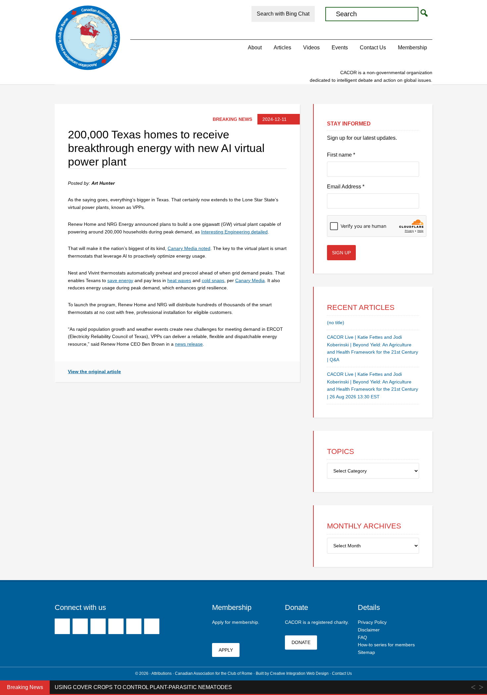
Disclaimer (369, 629)
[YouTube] (116, 626)
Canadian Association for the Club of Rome (88, 38)
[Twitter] (80, 626)
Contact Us (342, 673)
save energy (120, 280)
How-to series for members (386, 644)
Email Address (345, 186)
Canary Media (250, 280)
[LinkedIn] (133, 626)
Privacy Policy (372, 622)
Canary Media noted (189, 248)
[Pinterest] (98, 626)
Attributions (161, 673)
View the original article (94, 371)
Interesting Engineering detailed (234, 231)
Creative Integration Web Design (299, 673)
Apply (226, 650)
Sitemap (366, 652)
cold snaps (213, 280)
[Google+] (151, 626)
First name (341, 155)
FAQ (362, 637)
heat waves (179, 280)
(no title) (335, 322)
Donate (301, 642)
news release (189, 344)
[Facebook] (62, 626)
